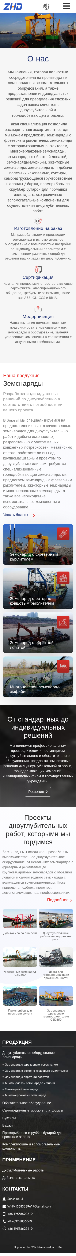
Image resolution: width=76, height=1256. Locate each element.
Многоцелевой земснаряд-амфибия (35, 689)
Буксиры (9, 1118)
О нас (38, 58)
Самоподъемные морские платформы (32, 1110)
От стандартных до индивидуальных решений (38, 727)
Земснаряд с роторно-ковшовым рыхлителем (32, 600)
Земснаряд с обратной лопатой (32, 645)
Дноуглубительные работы (23, 1170)
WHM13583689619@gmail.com (29, 1206)
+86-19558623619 (20, 1214)
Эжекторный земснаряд (21, 1089)
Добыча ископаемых (18, 1177)
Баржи (7, 1125)
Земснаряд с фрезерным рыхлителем (34, 556)
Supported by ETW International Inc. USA (38, 1247)
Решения (36, 791)
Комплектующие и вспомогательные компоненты (31, 1146)
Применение (19, 1159)
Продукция (17, 1042)
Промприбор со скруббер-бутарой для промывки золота (32, 1134)
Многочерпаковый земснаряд (25, 1095)
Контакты (15, 1188)
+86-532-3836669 (19, 1221)
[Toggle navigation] (67, 6)
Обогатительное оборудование (26, 1103)
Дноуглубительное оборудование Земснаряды (28, 1054)
